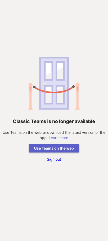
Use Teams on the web (54, 148)
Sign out (54, 159)
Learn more (58, 137)
